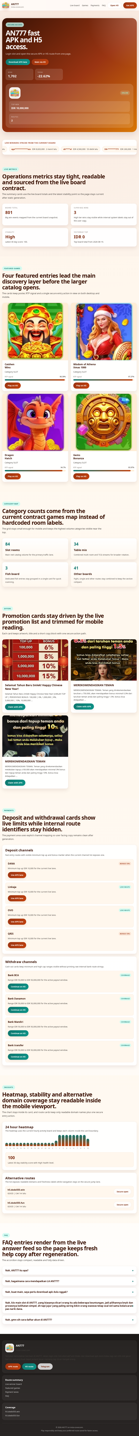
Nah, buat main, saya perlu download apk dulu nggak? (36, 1291)
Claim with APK (15, 707)
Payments (95, 5)
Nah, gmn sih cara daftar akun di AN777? (28, 1319)
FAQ (104, 5)
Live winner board (13, 1384)
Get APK (130, 5)
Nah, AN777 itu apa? (16, 1270)
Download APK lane (18, 62)
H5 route (29, 1366)
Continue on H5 (18, 986)
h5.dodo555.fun (12, 1415)
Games (85, 5)
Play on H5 (13, 385)
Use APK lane (17, 875)
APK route (13, 1366)
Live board (75, 5)
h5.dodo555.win (12, 1411)
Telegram (45, 1366)
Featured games (12, 1388)
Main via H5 (40, 62)
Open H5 (114, 5)
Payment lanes (12, 1392)
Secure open (122, 1191)
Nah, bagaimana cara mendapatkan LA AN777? (32, 1281)
